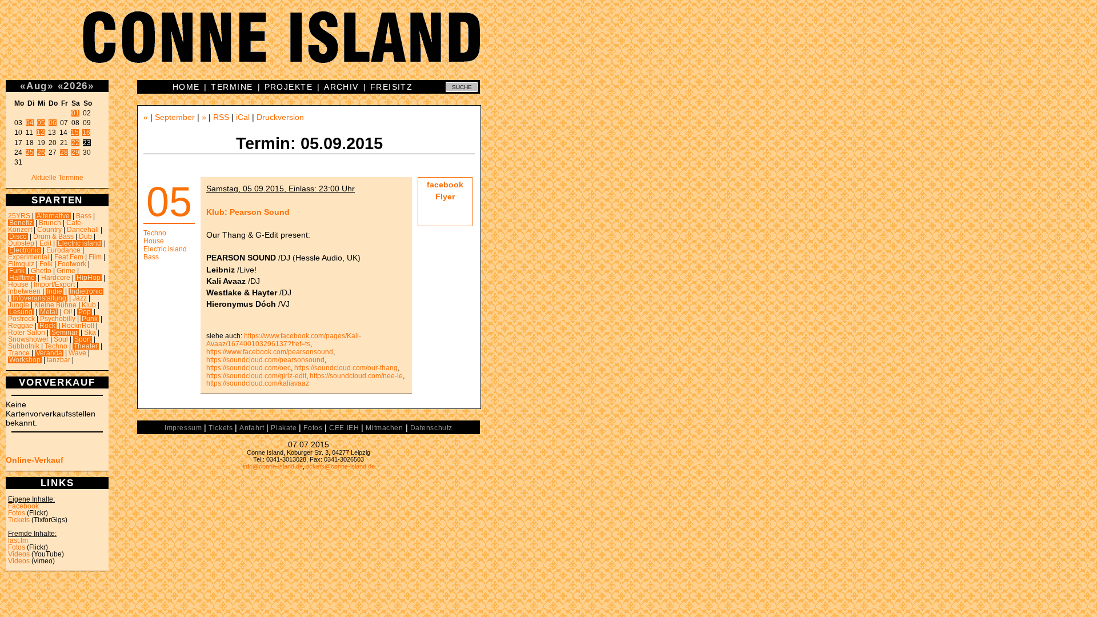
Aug (36, 85)
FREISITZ (391, 86)
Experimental (28, 257)
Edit (45, 243)
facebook (445, 184)
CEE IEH (344, 427)
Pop (84, 311)
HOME (186, 86)
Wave (77, 353)
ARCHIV (341, 86)
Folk (46, 264)
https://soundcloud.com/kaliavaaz (257, 383)
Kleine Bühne (55, 305)
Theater (86, 346)
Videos (19, 554)
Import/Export (54, 284)
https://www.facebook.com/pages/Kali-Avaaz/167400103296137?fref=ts (283, 339)
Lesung (21, 311)
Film (95, 257)
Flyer (445, 196)
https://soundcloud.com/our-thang (346, 367)
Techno (56, 346)
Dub (85, 236)
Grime (66, 270)
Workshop (25, 359)
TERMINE (232, 86)
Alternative (53, 216)
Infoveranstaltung (39, 298)
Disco (18, 236)
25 (30, 152)
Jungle (18, 305)
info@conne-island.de (273, 466)
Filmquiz (21, 264)
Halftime (22, 277)
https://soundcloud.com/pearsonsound (265, 359)
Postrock (21, 318)
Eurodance (63, 250)
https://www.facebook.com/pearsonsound (269, 351)
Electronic (24, 250)
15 (75, 132)
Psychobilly (57, 318)
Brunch (50, 222)
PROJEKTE (289, 86)
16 (86, 132)
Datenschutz (431, 427)
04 (30, 122)
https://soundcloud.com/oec (248, 367)
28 (64, 152)
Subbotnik (23, 346)
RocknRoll (78, 325)
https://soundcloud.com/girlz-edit (256, 375)
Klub (89, 305)
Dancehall (83, 229)
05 (41, 122)
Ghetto (41, 270)
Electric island (79, 243)
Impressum (183, 427)
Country (49, 229)
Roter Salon (26, 332)
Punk (90, 318)
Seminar (64, 332)
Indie (54, 291)
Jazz (80, 298)
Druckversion (280, 117)
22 (75, 142)
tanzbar (58, 359)
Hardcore (55, 277)
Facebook (23, 506)
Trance (19, 353)
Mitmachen (384, 427)
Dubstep (21, 243)
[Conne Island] (548, 45)
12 (41, 132)
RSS (221, 117)
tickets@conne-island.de (340, 466)
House (18, 284)
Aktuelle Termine (57, 177)
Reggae (20, 325)
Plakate (284, 427)
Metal (48, 311)
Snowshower (28, 339)
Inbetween (24, 291)
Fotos (16, 513)
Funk (17, 270)
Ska (90, 332)
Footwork (72, 264)
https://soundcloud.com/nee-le (356, 375)
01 (75, 113)
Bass (83, 216)
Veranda (49, 353)
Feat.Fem (68, 257)
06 (53, 122)
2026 (75, 85)
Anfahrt (251, 427)
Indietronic (86, 291)
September (175, 117)
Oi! (67, 311)
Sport (82, 339)
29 (75, 152)
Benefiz (21, 222)
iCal (243, 117)
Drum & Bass (53, 236)
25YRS (19, 216)
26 (41, 152)
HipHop (89, 277)
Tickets (19, 519)
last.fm (18, 540)
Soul (61, 339)
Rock (47, 325)
